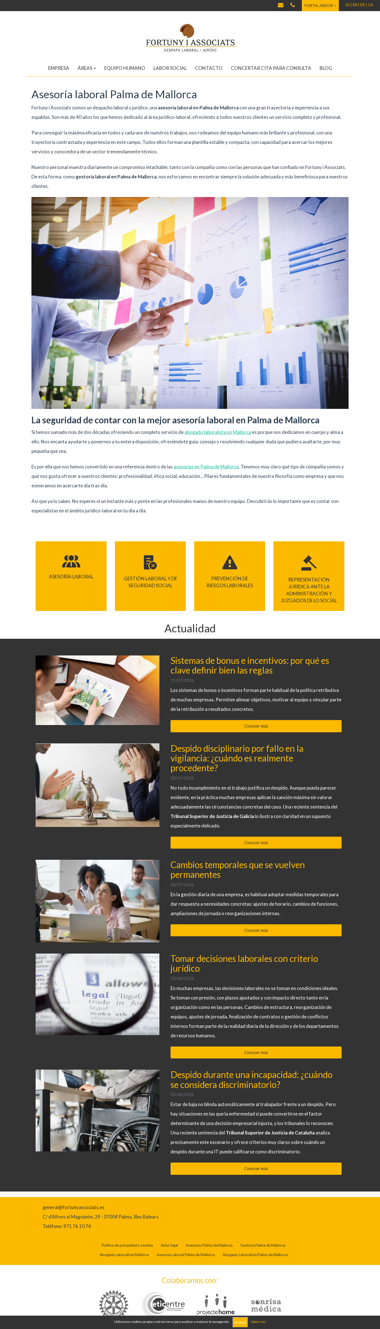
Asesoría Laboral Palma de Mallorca (186, 1254)
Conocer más (256, 725)
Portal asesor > (320, 5)
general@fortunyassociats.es (73, 1207)
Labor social (170, 68)
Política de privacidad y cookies (127, 1245)
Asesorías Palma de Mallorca (209, 1245)
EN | (356, 5)
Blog (326, 68)
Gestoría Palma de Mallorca (262, 1245)
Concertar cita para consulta (271, 68)
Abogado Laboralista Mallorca (124, 1254)
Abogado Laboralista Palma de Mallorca (255, 1254)
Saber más (258, 1322)
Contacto (209, 68)
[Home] (190, 37)
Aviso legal (169, 1245)
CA (370, 5)
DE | (363, 5)
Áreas (85, 68)
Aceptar (240, 1322)
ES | (349, 5)
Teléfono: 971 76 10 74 (67, 1226)
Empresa (58, 68)
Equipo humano (124, 68)
